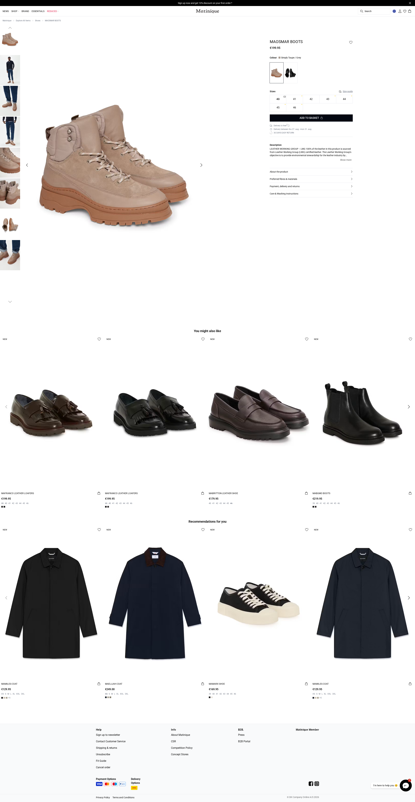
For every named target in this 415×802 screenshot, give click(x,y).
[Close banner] (410, 3)
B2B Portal (244, 741)
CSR (173, 741)
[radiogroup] (311, 103)
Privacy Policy (103, 797)
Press (241, 734)
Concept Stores (179, 754)
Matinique (7, 20)
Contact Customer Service (110, 741)
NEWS (6, 11)
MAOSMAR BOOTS (53, 20)
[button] (311, 171)
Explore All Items (23, 20)
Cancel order (103, 767)
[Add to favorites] (351, 42)
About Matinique (180, 734)
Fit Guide (101, 760)
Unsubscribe (103, 754)
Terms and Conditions (123, 797)
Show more (345, 160)
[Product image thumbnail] (10, 39)
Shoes (37, 20)
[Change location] (394, 11)
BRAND (25, 11)
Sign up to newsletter (108, 734)
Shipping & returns (106, 747)
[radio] (294, 99)
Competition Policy (182, 747)
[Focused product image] (114, 165)
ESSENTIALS (38, 11)
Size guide (348, 91)
